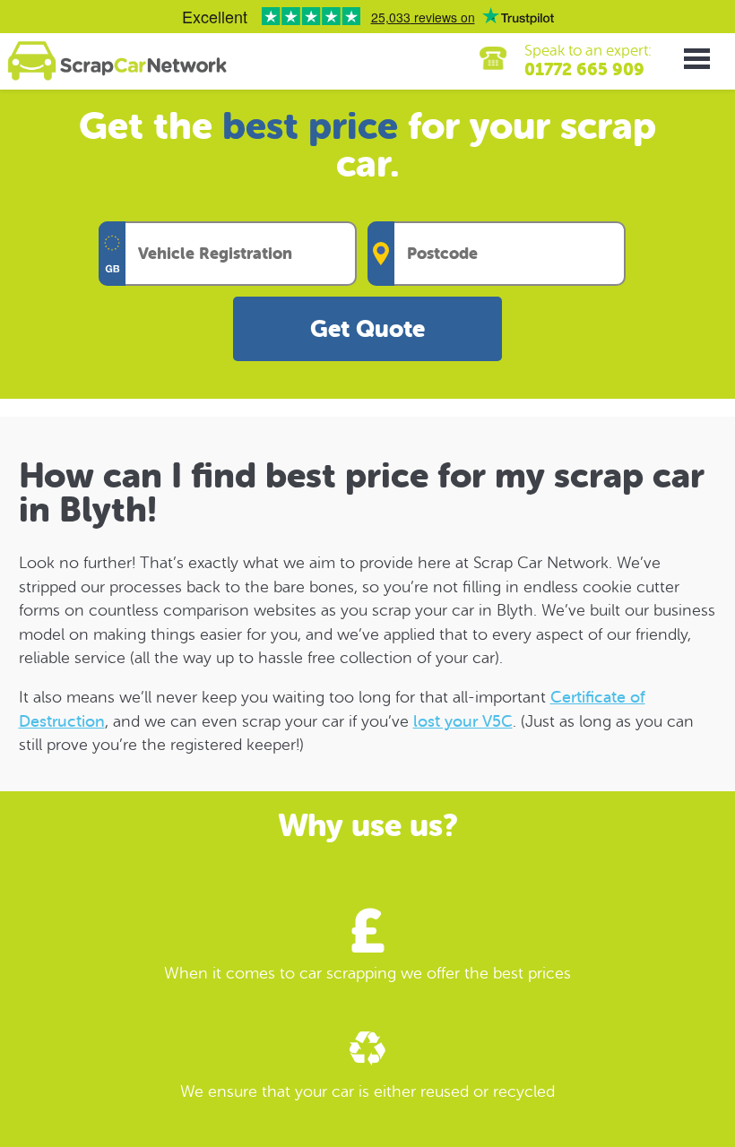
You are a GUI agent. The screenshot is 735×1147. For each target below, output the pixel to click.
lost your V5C (463, 721)
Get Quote (367, 329)
